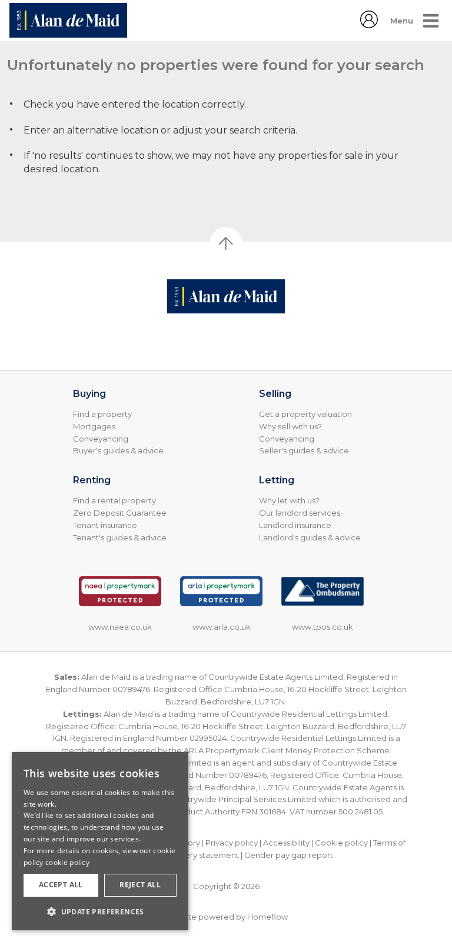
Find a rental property (114, 500)
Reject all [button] (140, 885)
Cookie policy (341, 842)
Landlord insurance (295, 525)
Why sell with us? (290, 426)
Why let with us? (289, 500)
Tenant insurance (105, 525)
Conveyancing (100, 438)
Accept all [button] (61, 885)
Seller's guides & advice (304, 450)
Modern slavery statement (188, 855)
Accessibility (286, 842)
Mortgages (94, 426)
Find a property (102, 414)
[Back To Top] (226, 243)
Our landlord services (299, 512)
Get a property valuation (305, 414)
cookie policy (67, 862)
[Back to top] (226, 296)
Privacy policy (231, 842)
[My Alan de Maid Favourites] (369, 25)
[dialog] (100, 841)
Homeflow (267, 916)
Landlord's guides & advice (310, 537)
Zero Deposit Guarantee (120, 512)
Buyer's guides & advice (118, 450)
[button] (100, 911)
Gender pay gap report (288, 855)
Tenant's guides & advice (120, 537)
